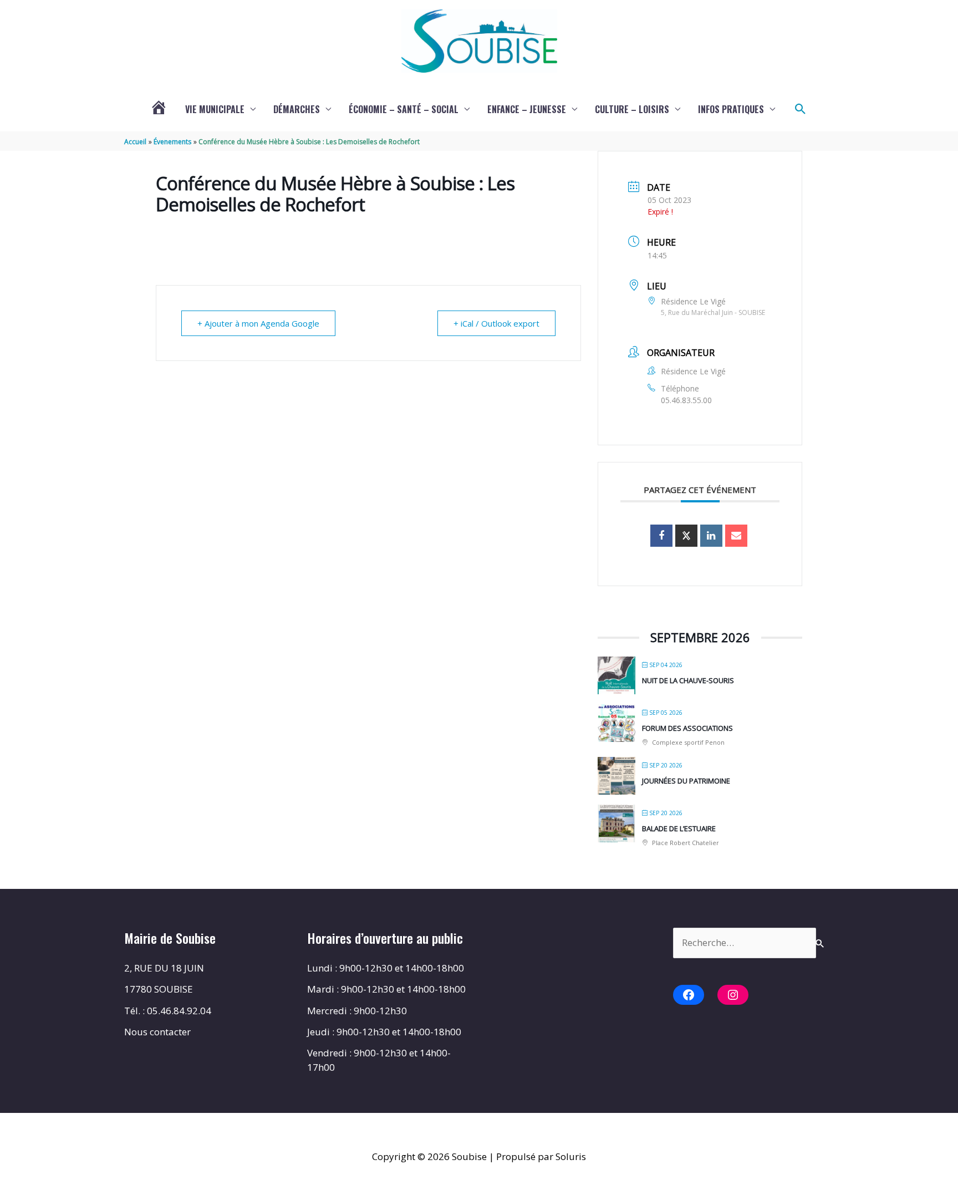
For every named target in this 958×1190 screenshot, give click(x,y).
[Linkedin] (711, 536)
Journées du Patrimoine (686, 781)
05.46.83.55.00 (686, 400)
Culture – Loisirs (632, 109)
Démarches (296, 109)
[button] (800, 109)
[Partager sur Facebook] (661, 536)
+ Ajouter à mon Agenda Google (258, 323)
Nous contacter (157, 1031)
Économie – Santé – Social (403, 109)
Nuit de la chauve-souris (688, 680)
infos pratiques (731, 109)
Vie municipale (214, 109)
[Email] (736, 536)
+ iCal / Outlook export (496, 323)
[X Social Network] (686, 536)
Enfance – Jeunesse (526, 109)
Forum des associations (687, 728)
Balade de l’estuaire (679, 828)
